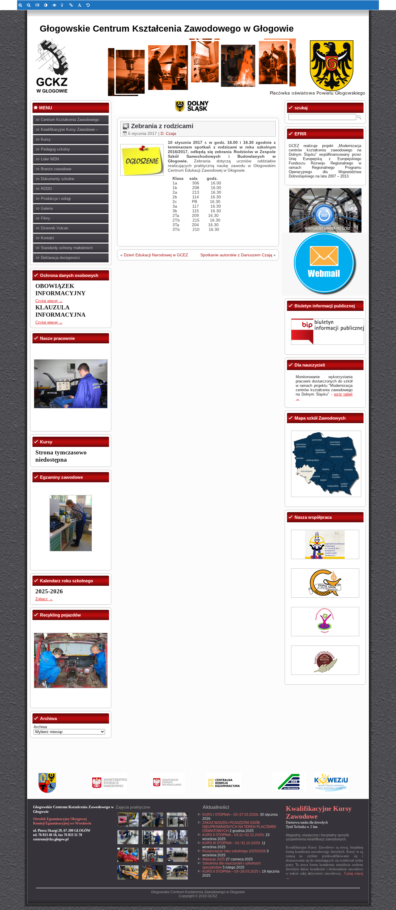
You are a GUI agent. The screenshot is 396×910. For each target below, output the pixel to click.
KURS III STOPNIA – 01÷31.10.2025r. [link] (231, 843)
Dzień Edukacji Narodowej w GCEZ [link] (156, 255)
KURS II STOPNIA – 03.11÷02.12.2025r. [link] (233, 835)
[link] (21, 5)
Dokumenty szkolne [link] (57, 179)
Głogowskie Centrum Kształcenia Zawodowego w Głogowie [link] (167, 28)
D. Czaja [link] (168, 133)
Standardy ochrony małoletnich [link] (67, 248)
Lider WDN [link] (50, 159)
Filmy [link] (45, 218)
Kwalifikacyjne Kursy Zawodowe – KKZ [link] (69, 131)
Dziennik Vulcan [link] (54, 228)
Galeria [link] (47, 208)
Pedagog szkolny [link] (55, 149)
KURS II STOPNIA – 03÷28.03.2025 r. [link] (231, 871)
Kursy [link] (46, 139)
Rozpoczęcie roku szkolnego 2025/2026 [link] (234, 851)
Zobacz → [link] (44, 599)
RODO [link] (46, 188)
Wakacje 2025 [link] (213, 859)
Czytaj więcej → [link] (49, 301)
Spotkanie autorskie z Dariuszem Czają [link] (236, 255)
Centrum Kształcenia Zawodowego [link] (70, 119)
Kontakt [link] (47, 238)
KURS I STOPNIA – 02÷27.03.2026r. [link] (230, 815)
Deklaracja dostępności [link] (60, 257)
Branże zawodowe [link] (56, 169)
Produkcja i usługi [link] (56, 198)
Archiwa (40, 727)
